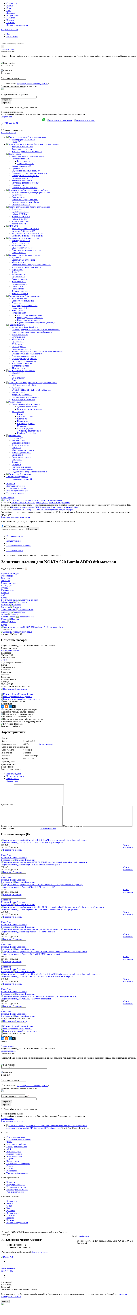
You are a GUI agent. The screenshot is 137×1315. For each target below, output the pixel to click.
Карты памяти (12, 1161)
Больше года (12, 781)
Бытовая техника (14, 1154)
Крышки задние (26, 423)
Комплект (5, 605)
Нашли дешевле (25, 696)
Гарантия (10, 18)
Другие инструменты (27, 407)
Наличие (5, 619)
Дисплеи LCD (25, 416)
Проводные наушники (29, 320)
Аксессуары (6, 612)
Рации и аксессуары (15, 1137)
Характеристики (8, 609)
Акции (9, 6)
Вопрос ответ (12, 15)
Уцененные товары (15, 493)
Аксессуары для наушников (31, 315)
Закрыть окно (7, 117)
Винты (20, 414)
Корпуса (22, 421)
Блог (8, 10)
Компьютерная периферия (18, 1163)
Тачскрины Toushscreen (29, 431)
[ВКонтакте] (2, 706)
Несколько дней (13, 774)
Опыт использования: (11, 769)
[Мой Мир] (10, 706)
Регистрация (12, 36)
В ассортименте (26, 161)
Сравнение (21, 857)
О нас (9, 8)
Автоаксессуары (13, 1151)
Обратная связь (8, 1268)
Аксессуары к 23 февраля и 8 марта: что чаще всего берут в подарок (42, 510)
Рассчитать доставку (31, 699)
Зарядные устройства (16, 1144)
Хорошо (5, 1301)
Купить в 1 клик (25, 694)
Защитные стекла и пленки (18, 1139)
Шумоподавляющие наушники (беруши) (36, 322)
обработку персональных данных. (32, 84)
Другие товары (46, 744)
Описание (5, 607)
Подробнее (6, 855)
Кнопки (22, 419)
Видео (4, 624)
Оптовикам (11, 3)
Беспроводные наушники (30, 317)
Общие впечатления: (72, 826)
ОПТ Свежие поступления (16, 526)
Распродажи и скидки (16, 488)
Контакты (10, 22)
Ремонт (9, 1166)
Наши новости (7, 498)
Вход (8, 34)
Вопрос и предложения (17, 25)
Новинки (10, 483)
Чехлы (9, 1142)
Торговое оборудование (17, 1173)
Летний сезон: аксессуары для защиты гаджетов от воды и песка (40, 502)
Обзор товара (7, 602)
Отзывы (4, 614)
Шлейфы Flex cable (26, 433)
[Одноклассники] (6, 706)
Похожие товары (8, 617)
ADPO (4, 660)
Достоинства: (7, 804)
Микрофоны (23, 426)
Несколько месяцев (15, 776)
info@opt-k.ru (84, 1236)
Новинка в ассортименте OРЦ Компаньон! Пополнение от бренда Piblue (44, 507)
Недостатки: (6, 826)
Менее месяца (12, 778)
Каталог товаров (8, 132)
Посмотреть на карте (40, 1252)
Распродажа (11, 1171)
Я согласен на (26, 84)
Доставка (10, 13)
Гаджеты (10, 1159)
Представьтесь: (8, 828)
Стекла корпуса (25, 428)
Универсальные (25, 163)
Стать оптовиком (128, 846)
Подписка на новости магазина (15, 517)
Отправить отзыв (48, 828)
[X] (14, 706)
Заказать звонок (8, 49)
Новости (10, 20)
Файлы (4, 621)
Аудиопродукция (14, 1156)
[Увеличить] (32, 627)
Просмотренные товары (12, 1121)
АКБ (8, 1149)
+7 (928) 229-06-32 (9, 29)
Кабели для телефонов (16, 1147)
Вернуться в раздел (10, 600)
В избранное (7, 860)
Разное (9, 1168)
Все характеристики (10, 650)
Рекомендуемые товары (17, 491)
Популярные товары (15, 486)
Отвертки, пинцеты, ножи (30, 409)
